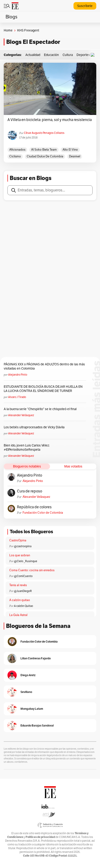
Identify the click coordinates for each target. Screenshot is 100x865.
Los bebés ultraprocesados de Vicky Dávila (35, 427)
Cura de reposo (29, 491)
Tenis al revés (18, 585)
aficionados (17, 150)
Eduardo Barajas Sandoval (37, 725)
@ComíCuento (23, 576)
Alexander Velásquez (21, 415)
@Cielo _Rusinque (25, 561)
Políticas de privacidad (40, 837)
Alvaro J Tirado (17, 397)
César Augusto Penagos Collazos (44, 133)
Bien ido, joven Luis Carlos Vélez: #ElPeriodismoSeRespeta (27, 447)
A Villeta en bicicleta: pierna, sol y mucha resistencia (49, 120)
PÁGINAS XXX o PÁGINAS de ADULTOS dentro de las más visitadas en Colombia (44, 366)
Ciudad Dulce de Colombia (45, 156)
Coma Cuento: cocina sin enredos (31, 570)
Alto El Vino (70, 150)
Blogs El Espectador (33, 41)
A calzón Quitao (23, 606)
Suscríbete (85, 6)
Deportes (83, 55)
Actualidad (32, 55)
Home (8, 30)
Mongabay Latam (31, 708)
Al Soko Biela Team (44, 150)
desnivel (74, 156)
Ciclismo (15, 156)
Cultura (68, 55)
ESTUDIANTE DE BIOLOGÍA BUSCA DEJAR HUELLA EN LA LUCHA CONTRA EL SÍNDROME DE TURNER (43, 389)
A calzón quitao (19, 600)
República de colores (34, 507)
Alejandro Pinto (17, 374)
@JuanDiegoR (23, 591)
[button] (93, 55)
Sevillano (26, 692)
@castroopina (22, 546)
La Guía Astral (18, 615)
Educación (51, 55)
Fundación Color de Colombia (43, 513)
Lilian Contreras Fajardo (35, 658)
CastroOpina (17, 540)
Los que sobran (19, 555)
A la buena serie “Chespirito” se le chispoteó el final (40, 409)
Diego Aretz (28, 675)
